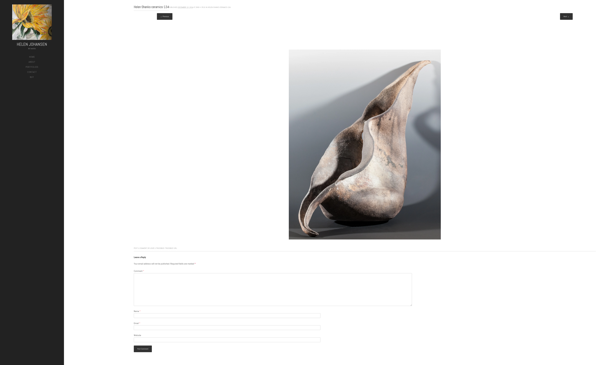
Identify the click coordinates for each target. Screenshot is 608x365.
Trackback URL (171, 248)
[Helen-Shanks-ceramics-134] (365, 238)
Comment (139, 271)
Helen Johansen (32, 44)
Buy (32, 77)
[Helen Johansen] (32, 22)
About (32, 61)
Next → (566, 16)
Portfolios (32, 67)
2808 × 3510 (200, 7)
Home (32, 56)
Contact (32, 72)
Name (137, 311)
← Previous (164, 16)
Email (137, 323)
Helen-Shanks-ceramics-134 (219, 7)
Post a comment (140, 248)
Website (137, 335)
